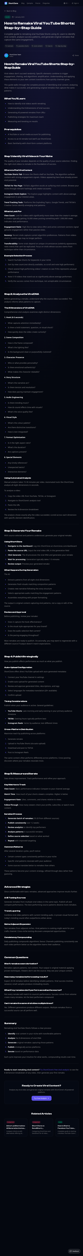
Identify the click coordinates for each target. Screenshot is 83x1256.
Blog (22, 3)
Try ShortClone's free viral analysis (54, 1069)
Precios (37, 3)
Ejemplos (30, 3)
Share (77, 55)
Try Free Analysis (40, 1098)
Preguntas (46, 3)
